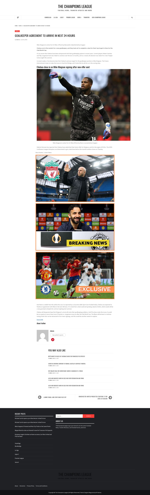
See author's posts (57, 335)
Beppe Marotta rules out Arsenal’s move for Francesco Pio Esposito (66, 356)
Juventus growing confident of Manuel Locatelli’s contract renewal (67, 364)
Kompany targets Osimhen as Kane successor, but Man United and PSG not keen (33, 435)
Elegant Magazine (89, 492)
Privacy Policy (30, 486)
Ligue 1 (62, 17)
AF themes (98, 492)
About (16, 486)
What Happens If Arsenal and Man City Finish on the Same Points (32, 426)
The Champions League (75, 6)
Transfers (87, 17)
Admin (18, 39)
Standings (18, 443)
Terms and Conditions (41, 486)
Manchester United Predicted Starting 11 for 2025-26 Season (93, 398)
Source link (40, 320)
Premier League (70, 17)
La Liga (56, 17)
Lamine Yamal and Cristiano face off (55, 397)
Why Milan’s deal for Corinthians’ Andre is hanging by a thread (65, 371)
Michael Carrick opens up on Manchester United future (30, 418)
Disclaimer (22, 486)
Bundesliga (48, 17)
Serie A (79, 17)
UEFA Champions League (98, 17)
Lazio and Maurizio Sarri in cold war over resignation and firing (66, 378)
